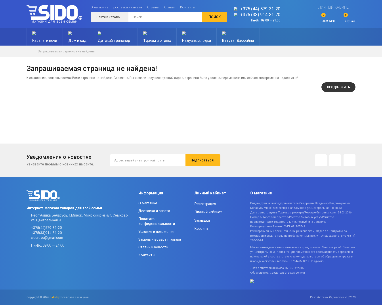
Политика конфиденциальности (156, 221)
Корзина (201, 228)
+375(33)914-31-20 (46, 233)
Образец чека (259, 272)
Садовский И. (338, 297)
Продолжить (338, 87)
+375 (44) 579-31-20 (260, 9)
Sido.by (54, 297)
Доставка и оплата (127, 7)
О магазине (99, 7)
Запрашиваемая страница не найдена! (66, 51)
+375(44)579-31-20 (46, 228)
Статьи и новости (153, 247)
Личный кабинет (334, 7)
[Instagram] (321, 160)
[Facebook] (335, 160)
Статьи (169, 7)
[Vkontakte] (349, 160)
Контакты (187, 7)
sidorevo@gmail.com (47, 238)
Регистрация (205, 204)
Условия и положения (156, 232)
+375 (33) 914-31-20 (260, 14)
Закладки (202, 220)
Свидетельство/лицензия (287, 272)
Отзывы (153, 7)
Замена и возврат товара (159, 239)
